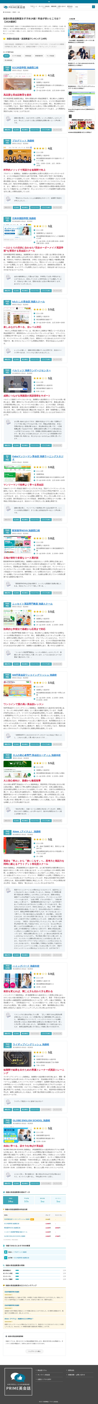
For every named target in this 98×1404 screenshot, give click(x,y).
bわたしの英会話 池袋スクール (28, 301)
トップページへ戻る (34, 1351)
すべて (6, 56)
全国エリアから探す (44, 1379)
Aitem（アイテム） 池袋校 (27, 831)
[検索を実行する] (93, 6)
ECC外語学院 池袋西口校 (25, 67)
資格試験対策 (39, 56)
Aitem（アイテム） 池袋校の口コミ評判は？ (19, 1319)
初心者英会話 (8, 60)
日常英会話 (28, 56)
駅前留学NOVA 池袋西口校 (26, 530)
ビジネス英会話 (16, 56)
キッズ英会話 (50, 56)
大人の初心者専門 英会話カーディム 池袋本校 (37, 755)
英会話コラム (42, 1370)
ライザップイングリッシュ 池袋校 (31, 1044)
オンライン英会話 (44, 1375)
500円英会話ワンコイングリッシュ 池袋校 (34, 675)
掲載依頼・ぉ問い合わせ (76, 1375)
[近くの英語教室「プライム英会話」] (14, 7)
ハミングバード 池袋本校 (26, 966)
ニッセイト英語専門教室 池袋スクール (32, 603)
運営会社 (71, 1370)
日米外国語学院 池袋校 (24, 218)
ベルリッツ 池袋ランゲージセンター (31, 370)
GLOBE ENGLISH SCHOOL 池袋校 (31, 1120)
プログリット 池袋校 (23, 140)
